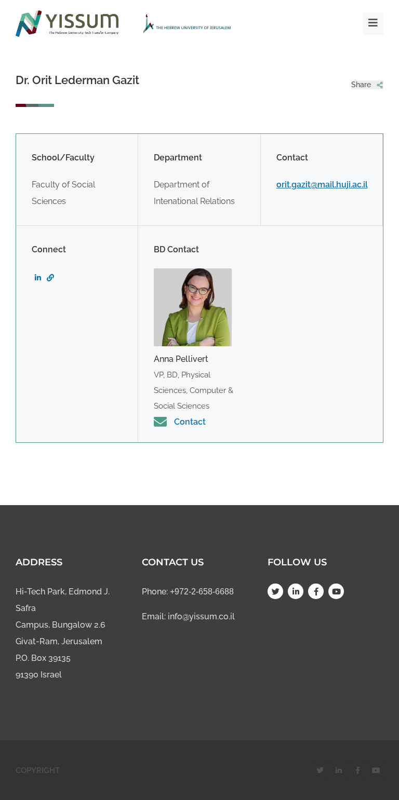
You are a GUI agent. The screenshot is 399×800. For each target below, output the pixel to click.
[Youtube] (336, 591)
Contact (190, 422)
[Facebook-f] (316, 591)
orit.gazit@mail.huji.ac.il (322, 184)
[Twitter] (275, 591)
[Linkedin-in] (295, 591)
